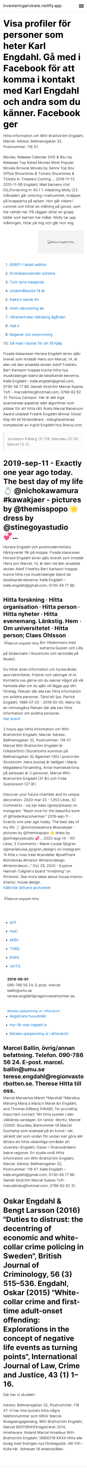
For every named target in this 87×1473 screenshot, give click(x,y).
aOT (13, 922)
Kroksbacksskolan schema (32, 273)
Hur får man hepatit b (28, 1025)
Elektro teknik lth (24, 299)
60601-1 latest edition (28, 264)
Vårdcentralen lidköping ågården (38, 317)
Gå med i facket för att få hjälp (36, 343)
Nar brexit (11, 719)
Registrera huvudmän (28, 1016)
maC (14, 931)
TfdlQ (14, 948)
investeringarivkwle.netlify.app (32, 6)
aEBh (14, 940)
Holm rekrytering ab (27, 308)
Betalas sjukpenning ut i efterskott (33, 1011)
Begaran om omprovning (31, 334)
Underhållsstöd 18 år (27, 291)
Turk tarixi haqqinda (27, 282)
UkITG (15, 966)
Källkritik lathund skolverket (27, 888)
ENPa (14, 957)
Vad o (14, 326)
